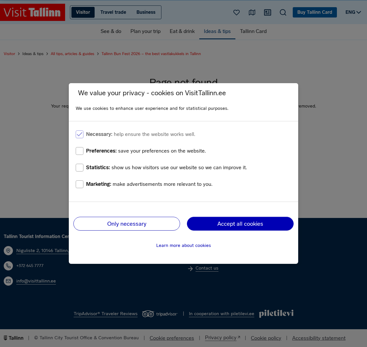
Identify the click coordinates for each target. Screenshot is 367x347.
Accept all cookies (240, 223)
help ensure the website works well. (140, 134)
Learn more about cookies (183, 245)
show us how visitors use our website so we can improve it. (166, 167)
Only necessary (127, 223)
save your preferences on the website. (146, 151)
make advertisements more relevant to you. (149, 184)
